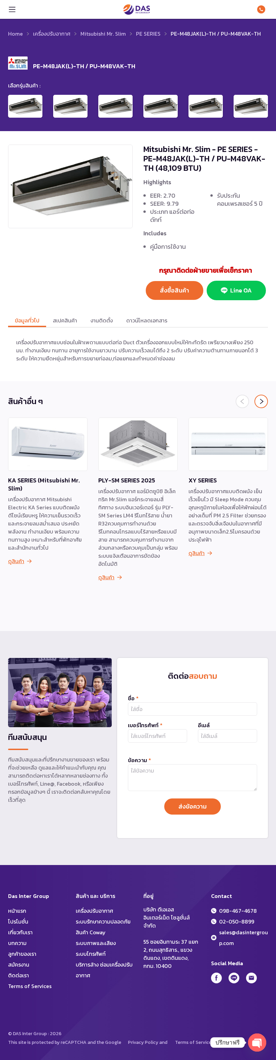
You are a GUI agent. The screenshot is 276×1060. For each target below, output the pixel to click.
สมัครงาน (18, 964)
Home (15, 34)
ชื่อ (133, 698)
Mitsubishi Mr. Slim (103, 34)
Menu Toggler (12, 9)
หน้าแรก (17, 911)
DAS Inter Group (136, 9)
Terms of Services (29, 986)
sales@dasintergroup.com (243, 937)
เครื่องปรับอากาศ (51, 34)
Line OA (241, 290)
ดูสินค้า (16, 561)
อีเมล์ (204, 725)
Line (234, 978)
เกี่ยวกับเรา (20, 932)
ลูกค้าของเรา (22, 954)
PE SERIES (148, 34)
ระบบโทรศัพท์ (91, 954)
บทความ (17, 943)
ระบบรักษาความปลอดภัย (103, 921)
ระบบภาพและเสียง (96, 943)
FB (216, 978)
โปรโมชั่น (18, 921)
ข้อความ (139, 760)
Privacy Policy (143, 1042)
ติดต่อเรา (18, 975)
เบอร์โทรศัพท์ (145, 725)
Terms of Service (193, 1042)
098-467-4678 (262, 9)
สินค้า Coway (91, 932)
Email (251, 978)
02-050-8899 (236, 921)
